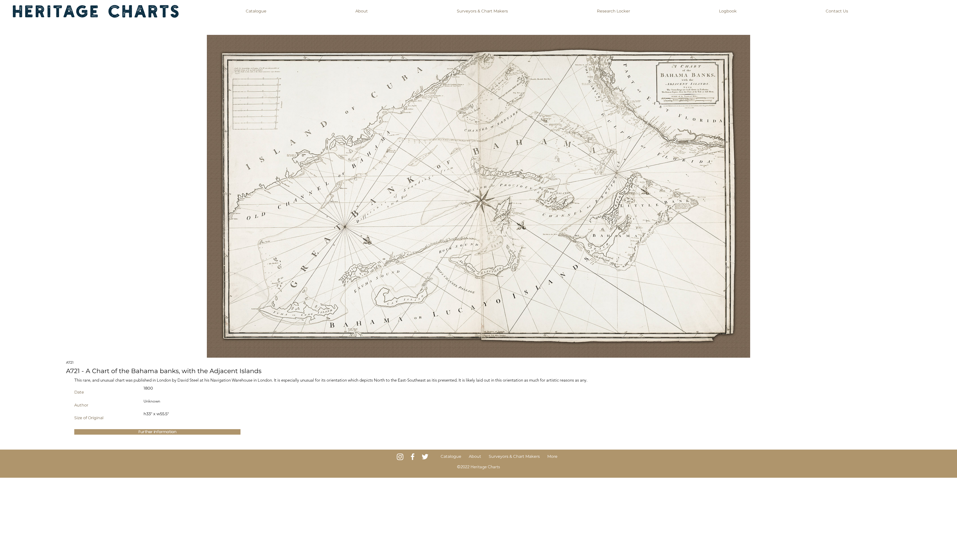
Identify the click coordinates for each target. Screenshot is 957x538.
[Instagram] (400, 456)
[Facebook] (412, 456)
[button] (256, 11)
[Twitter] (425, 456)
